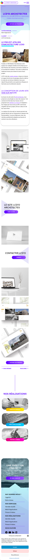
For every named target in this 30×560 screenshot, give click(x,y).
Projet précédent (7, 368)
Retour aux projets (16, 24)
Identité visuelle (15, 409)
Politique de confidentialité (14, 558)
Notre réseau (9, 500)
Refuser (15, 551)
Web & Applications (15, 424)
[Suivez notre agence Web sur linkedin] (13, 532)
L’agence (8, 497)
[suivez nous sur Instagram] (16, 532)
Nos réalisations (12, 516)
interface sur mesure (14, 103)
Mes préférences (15, 555)
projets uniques (14, 76)
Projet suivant (23, 368)
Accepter (15, 547)
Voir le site (11, 211)
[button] (28, 535)
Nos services (10, 504)
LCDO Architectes (19, 97)
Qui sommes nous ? (13, 494)
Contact (18, 257)
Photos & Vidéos (15, 439)
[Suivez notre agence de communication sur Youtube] (10, 532)
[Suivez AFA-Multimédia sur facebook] (6, 532)
